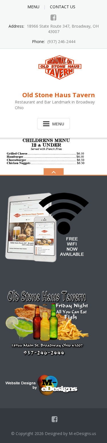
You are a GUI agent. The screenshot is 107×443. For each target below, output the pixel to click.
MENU (33, 6)
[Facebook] (53, 17)
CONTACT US (62, 6)
